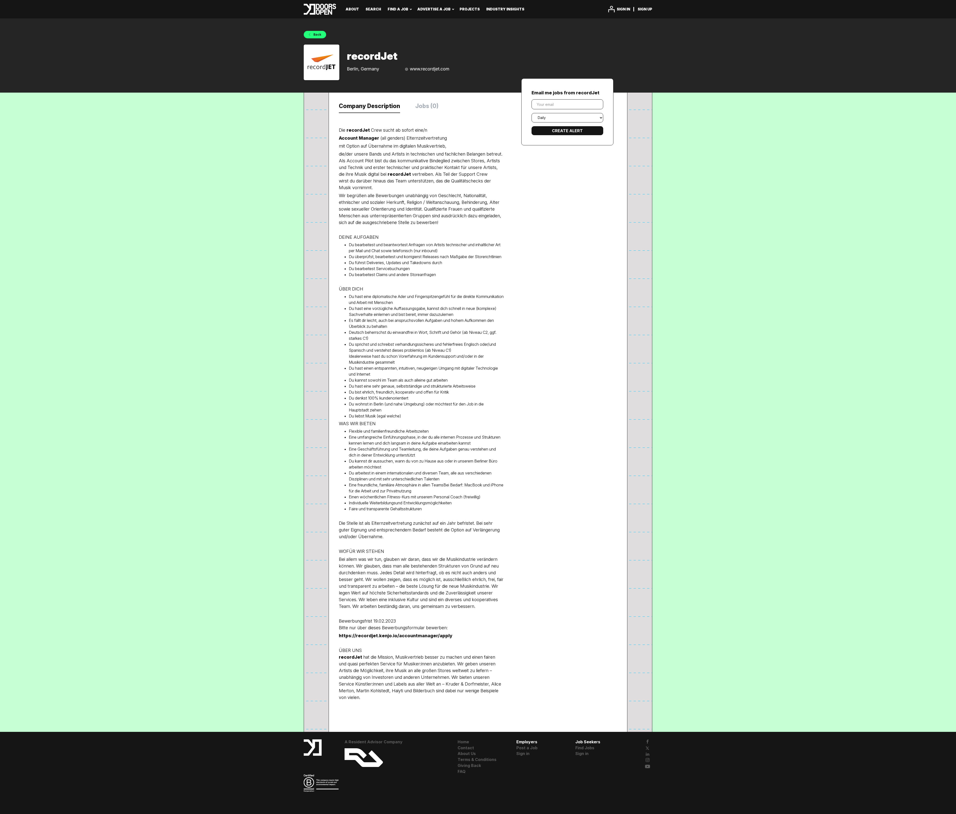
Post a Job (527, 747)
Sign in (623, 9)
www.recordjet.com (429, 68)
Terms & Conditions (477, 759)
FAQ (462, 771)
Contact (466, 747)
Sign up (645, 9)
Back (317, 34)
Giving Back (469, 765)
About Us (467, 753)
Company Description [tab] (369, 106)
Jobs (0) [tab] (426, 106)
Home (463, 741)
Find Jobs (584, 747)
